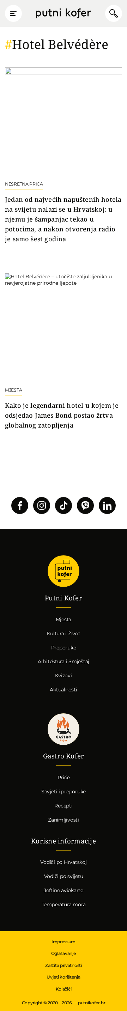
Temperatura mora (64, 904)
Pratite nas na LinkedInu (107, 505)
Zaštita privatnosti (63, 965)
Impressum (63, 941)
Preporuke (63, 647)
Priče (64, 777)
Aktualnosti (63, 689)
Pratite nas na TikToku (63, 505)
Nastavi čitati (63, 155)
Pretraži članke (113, 13)
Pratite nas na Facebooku (19, 505)
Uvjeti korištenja (63, 977)
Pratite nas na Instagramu (41, 505)
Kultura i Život (63, 633)
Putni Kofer (63, 13)
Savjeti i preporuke (63, 791)
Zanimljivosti (63, 820)
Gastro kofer (63, 729)
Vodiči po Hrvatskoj (63, 862)
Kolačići (64, 989)
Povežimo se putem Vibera (85, 505)
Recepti (63, 806)
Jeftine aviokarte (63, 890)
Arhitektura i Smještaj (63, 661)
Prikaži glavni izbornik (13, 13)
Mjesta (64, 619)
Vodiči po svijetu (63, 876)
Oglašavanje (63, 953)
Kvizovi (63, 675)
